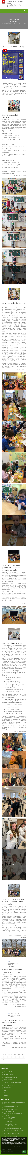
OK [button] (24, 1151)
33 (23, 1057)
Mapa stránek (7, 1087)
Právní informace (8, 1079)
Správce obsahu (8, 1071)
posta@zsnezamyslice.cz (11, 1106)
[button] (25, 11)
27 (23, 1054)
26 (19, 1054)
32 (19, 1057)
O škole (6, 1090)
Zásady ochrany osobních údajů (12, 1082)
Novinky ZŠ (22, 23)
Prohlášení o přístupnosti (10, 1077)
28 (3, 1057)
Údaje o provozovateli (10, 1085)
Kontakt (6, 1093)
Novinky (6, 1095)
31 (15, 1057)
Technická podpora (9, 1074)
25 (15, 1054)
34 (3, 1059)
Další (8, 1059)
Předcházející (8, 1054)
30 (11, 1057)
